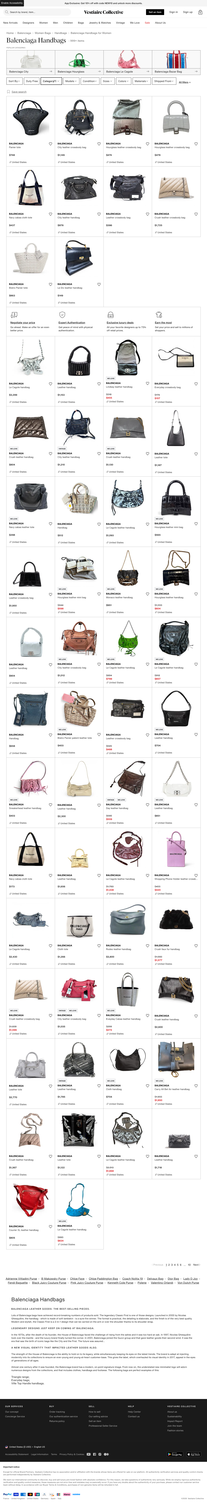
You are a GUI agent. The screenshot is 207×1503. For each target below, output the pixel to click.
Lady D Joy (190, 1279)
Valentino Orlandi (162, 1283)
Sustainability (174, 1416)
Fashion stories (175, 1430)
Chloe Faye (77, 1279)
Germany (45, 1498)
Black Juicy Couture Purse (49, 1283)
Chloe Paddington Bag (103, 1279)
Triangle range (20, 1377)
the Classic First (41, 1322)
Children (68, 23)
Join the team (174, 1426)
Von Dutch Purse (188, 1283)
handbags (87, 1370)
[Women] (50, 22)
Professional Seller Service (103, 1426)
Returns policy (57, 1421)
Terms (54, 1454)
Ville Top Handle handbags (27, 1383)
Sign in (173, 12)
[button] (200, 12)
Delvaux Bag (155, 1279)
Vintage (120, 23)
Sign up (188, 12)
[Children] (75, 22)
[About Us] (168, 22)
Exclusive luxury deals (120, 322)
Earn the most (163, 322)
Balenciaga (24, 33)
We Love (135, 23)
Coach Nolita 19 (132, 1279)
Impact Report (175, 1421)
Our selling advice (98, 1416)
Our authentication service (63, 1416)
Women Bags (43, 33)
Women (43, 23)
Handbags (60, 33)
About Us (160, 23)
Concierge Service (15, 1416)
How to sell (94, 1412)
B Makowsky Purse (53, 1279)
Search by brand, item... (22, 12)
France (6, 1498)
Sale (147, 23)
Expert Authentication (72, 322)
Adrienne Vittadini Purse (21, 1279)
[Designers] (36, 22)
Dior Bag (173, 1279)
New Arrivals (10, 23)
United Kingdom (18, 1498)
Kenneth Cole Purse (120, 1283)
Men (55, 23)
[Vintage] (127, 22)
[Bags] (86, 22)
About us (172, 1412)
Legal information (39, 1454)
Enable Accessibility (12, 3)
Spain (53, 1498)
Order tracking (57, 1412)
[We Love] (142, 22)
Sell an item (155, 12)
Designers (28, 23)
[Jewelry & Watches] (113, 22)
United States (33, 1498)
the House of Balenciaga (71, 1334)
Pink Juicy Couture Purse (87, 1283)
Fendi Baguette (18, 1283)
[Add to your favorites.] (50, 144)
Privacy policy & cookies (72, 1454)
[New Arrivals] (20, 22)
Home (10, 33)
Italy (59, 1498)
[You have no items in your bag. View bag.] (200, 12)
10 (189, 1265)
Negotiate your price (22, 322)
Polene (142, 1283)
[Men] (60, 22)
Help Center (134, 1412)
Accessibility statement (16, 1454)
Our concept (11, 1412)
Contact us (134, 1416)
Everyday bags (20, 1380)
